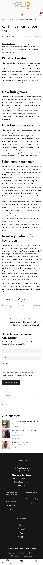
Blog (22, 533)
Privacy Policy (32, 499)
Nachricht (5, 364)
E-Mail (5, 358)
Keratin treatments (8, 44)
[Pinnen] (23, 300)
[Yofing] (21, 5)
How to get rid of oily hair (20, 442)
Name (5, 351)
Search (22, 525)
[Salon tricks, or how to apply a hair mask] (6, 424)
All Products (11, 501)
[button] (38, 396)
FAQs (10, 509)
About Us (11, 505)
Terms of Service (32, 503)
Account (21, 529)
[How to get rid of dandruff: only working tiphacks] (6, 433)
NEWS (38, 306)
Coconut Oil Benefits (15, 323)
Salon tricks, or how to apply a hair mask (25, 421)
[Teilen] (14, 300)
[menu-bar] (3, 14)
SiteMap (21, 537)
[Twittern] (18, 300)
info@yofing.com (21, 470)
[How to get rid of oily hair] (6, 445)
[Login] (22, 14)
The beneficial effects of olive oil (31, 323)
